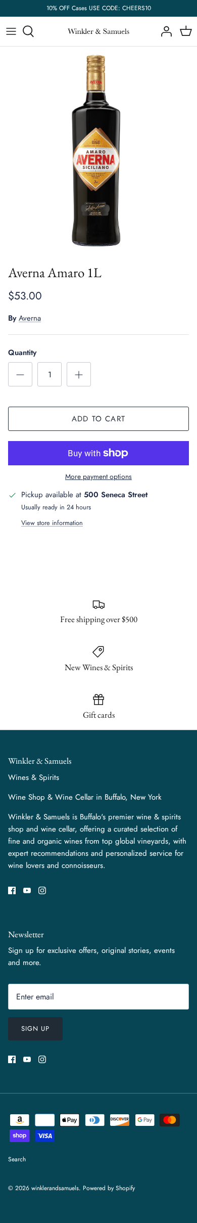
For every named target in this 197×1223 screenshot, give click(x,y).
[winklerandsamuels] (98, 31)
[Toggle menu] (11, 31)
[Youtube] (27, 890)
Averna (30, 318)
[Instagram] (42, 890)
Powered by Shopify (109, 1188)
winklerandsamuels (55, 1188)
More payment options (98, 476)
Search (17, 1159)
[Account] (164, 31)
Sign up (35, 1028)
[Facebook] (12, 890)
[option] (98, 153)
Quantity (22, 352)
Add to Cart (98, 418)
